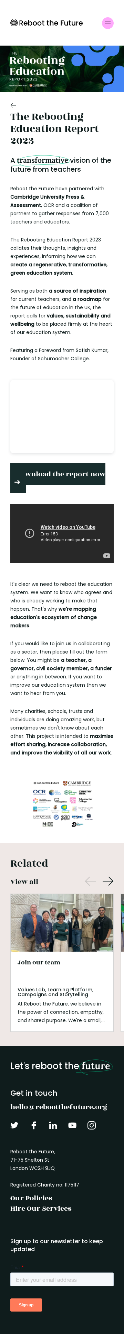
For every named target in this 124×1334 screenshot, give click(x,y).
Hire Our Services (40, 1208)
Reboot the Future (46, 22)
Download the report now (60, 474)
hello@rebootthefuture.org (58, 1107)
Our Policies (31, 1198)
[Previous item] (90, 882)
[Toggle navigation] (108, 23)
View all (24, 881)
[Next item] (108, 882)
